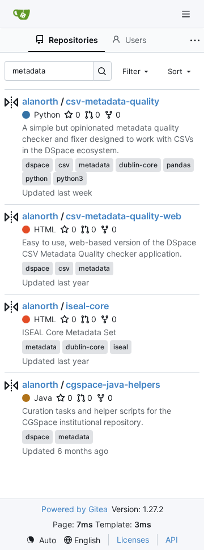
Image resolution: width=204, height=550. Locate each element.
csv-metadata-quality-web (123, 216)
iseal (120, 347)
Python (47, 114)
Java (43, 397)
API (171, 539)
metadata (94, 165)
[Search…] (102, 71)
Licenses (133, 539)
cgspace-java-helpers (113, 384)
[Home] (21, 14)
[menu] (41, 540)
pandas (178, 165)
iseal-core (87, 305)
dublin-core (138, 165)
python (37, 178)
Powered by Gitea (74, 509)
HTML (45, 229)
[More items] (195, 40)
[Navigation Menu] (187, 14)
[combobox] (137, 70)
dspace (37, 165)
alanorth (40, 101)
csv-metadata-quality (112, 101)
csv (64, 165)
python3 (70, 178)
